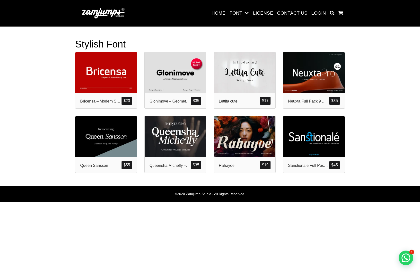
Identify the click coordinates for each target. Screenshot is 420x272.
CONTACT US (292, 13)
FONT (235, 13)
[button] (247, 13)
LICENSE (263, 13)
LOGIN (318, 13)
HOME (218, 13)
